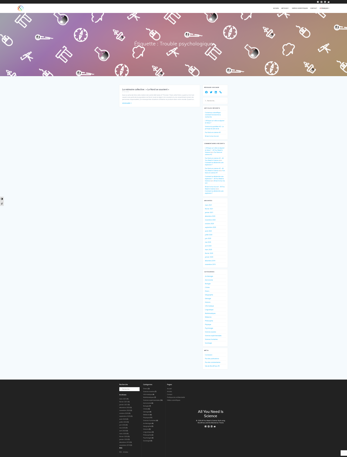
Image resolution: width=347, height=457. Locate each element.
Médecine (208, 317)
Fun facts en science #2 (213, 132)
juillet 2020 (208, 235)
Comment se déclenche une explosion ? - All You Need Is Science (214, 178)
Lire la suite (126, 103)
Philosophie (209, 321)
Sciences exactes (210, 332)
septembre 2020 (210, 227)
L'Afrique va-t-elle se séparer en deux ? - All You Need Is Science (215, 150)
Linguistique (209, 310)
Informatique (209, 306)
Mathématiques (210, 313)
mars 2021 (208, 205)
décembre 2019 (210, 261)
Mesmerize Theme (217, 423)
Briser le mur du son (212, 136)
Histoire (207, 302)
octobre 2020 (209, 224)
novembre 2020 (210, 220)
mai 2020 (208, 242)
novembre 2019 (210, 264)
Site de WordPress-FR (212, 366)
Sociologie (208, 343)
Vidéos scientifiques (300, 8)
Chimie (207, 287)
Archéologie (209, 276)
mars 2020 (208, 250)
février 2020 (209, 253)
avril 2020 (208, 246)
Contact (313, 8)
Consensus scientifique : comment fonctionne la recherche (213, 115)
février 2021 (209, 209)
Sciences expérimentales (213, 336)
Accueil (276, 8)
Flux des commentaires (212, 362)
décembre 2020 (210, 216)
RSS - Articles (123, 452)
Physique (208, 324)
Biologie (208, 284)
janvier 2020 (209, 257)
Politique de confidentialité (176, 397)
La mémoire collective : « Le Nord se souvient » (145, 89)
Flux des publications (212, 359)
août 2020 (208, 231)
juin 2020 (208, 238)
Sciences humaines (211, 339)
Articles (284, 8)
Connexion (208, 355)
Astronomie (209, 280)
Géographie (209, 295)
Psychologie (209, 328)
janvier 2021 (209, 212)
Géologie (208, 298)
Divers (207, 291)
